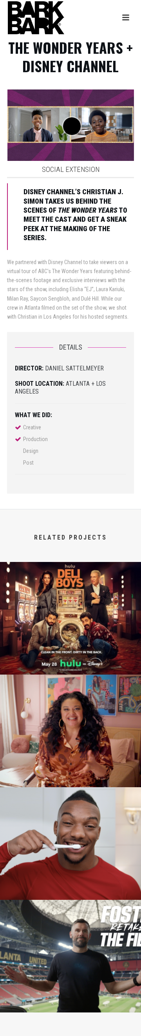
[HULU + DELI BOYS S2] (70, 593)
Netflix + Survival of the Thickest (70, 775)
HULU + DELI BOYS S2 (70, 662)
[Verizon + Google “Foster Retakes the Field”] (70, 931)
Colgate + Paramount (71, 888)
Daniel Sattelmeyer (74, 368)
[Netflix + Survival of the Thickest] (70, 706)
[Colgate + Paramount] (70, 819)
